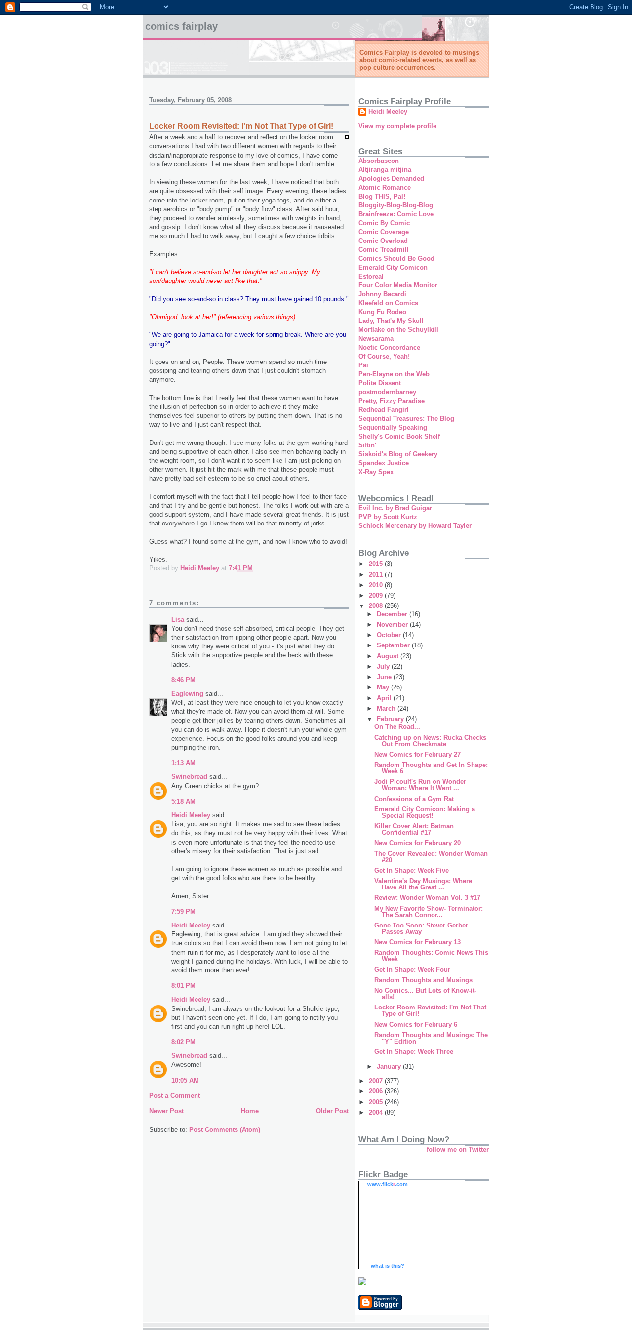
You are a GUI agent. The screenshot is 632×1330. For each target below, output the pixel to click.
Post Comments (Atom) (224, 1129)
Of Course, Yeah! (384, 356)
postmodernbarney (387, 392)
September (394, 645)
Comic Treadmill (383, 249)
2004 (377, 1112)
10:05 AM (185, 1080)
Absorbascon (378, 160)
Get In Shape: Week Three (413, 1051)
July (384, 666)
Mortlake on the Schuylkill (398, 329)
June (385, 677)
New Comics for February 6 (415, 1024)
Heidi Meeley (190, 815)
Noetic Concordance (389, 347)
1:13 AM (183, 762)
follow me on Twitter (458, 1149)
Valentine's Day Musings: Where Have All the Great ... (423, 884)
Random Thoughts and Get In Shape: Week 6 (431, 768)
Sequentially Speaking (392, 427)
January (390, 1066)
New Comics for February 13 (417, 942)
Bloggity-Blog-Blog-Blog (395, 205)
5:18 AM (183, 801)
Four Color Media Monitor (397, 285)
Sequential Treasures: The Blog (406, 418)
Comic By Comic (384, 223)
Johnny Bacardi (382, 294)
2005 (377, 1102)
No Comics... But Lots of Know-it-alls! (425, 994)
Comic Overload (383, 240)
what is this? (387, 1266)
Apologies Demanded (391, 178)
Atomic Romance (384, 187)
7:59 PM (183, 911)
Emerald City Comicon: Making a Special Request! (424, 812)
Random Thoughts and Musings (423, 980)
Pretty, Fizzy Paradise (391, 400)
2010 (377, 585)
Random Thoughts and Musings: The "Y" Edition (431, 1038)
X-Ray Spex (376, 472)
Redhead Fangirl (383, 409)
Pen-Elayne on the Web (394, 374)
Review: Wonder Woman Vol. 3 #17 (427, 897)
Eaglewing (187, 693)
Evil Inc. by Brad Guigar (395, 508)
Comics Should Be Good (396, 258)
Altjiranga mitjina (384, 169)
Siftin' (367, 445)
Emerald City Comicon (393, 267)
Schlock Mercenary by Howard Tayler (415, 525)
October (390, 635)
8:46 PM (183, 680)
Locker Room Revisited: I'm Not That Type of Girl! (430, 1010)
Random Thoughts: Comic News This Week (431, 956)
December (393, 614)
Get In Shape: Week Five (411, 870)
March (387, 708)
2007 (377, 1081)
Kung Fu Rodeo (382, 312)
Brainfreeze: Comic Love (396, 214)
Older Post (332, 1111)
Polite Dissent (379, 383)
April (385, 698)
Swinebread (189, 776)
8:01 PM (183, 985)
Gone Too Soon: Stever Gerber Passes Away (421, 928)
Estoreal (371, 276)
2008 (377, 605)
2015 (377, 563)
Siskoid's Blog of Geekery (397, 454)
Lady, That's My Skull (391, 320)
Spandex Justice (383, 463)
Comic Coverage (383, 232)
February (391, 719)
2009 (377, 595)
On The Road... (397, 726)
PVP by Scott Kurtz (387, 517)
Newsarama (376, 338)
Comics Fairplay (181, 26)
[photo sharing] (347, 137)
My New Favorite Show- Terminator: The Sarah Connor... (428, 912)
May (384, 687)
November (393, 624)
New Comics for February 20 (417, 842)
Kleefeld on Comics (388, 303)
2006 (377, 1091)
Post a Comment (174, 1095)
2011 (377, 574)
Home (250, 1111)
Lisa (177, 619)
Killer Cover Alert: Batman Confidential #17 (414, 829)
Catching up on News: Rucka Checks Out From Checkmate (430, 741)
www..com (387, 1184)
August (388, 656)
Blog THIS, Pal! (381, 196)
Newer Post (166, 1111)
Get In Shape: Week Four (412, 969)
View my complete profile (397, 126)
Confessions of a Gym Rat (414, 799)
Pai (363, 365)
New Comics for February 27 (417, 754)
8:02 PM (183, 1042)
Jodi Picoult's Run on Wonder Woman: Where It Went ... (420, 785)
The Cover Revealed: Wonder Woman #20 (431, 857)
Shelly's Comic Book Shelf (399, 436)
